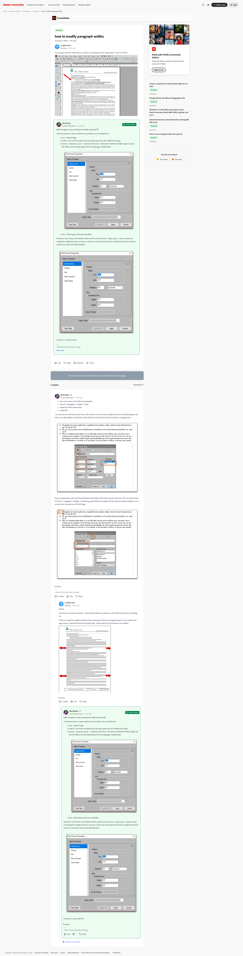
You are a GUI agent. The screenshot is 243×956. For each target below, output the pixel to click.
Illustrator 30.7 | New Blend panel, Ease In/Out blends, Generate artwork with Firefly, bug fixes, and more (168, 112)
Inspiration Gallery (84, 5)
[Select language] (208, 5)
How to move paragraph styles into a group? (166, 134)
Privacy (62, 953)
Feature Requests (69, 5)
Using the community (41, 953)
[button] (219, 5)
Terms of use (54, 953)
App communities (14, 11)
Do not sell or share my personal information (95, 953)
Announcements (54, 5)
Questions (36, 11)
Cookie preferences (73, 953)
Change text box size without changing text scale (167, 98)
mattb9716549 (66, 45)
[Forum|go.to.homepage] (13, 5)
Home (5, 11)
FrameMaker (27, 11)
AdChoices (117, 953)
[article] (97, 496)
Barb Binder (66, 123)
